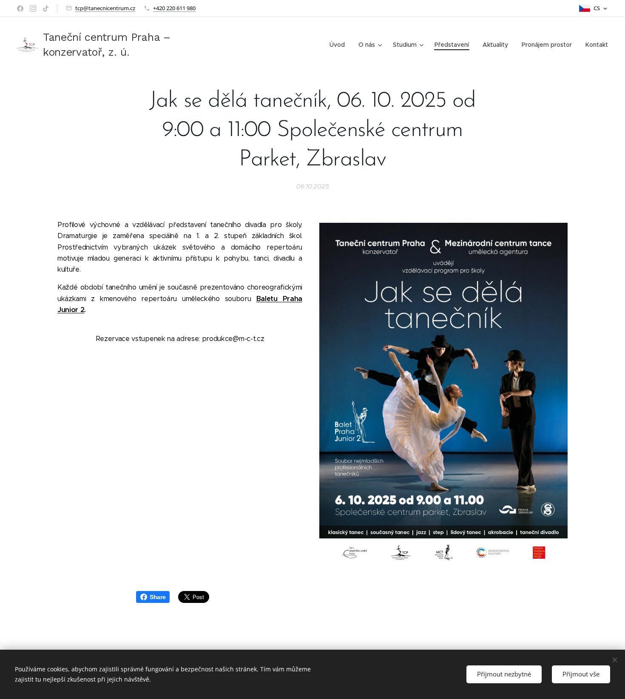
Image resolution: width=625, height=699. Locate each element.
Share (157, 597)
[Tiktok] (45, 8)
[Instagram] (33, 8)
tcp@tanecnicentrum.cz (105, 8)
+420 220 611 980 (174, 8)
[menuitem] (339, 44)
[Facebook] (20, 8)
